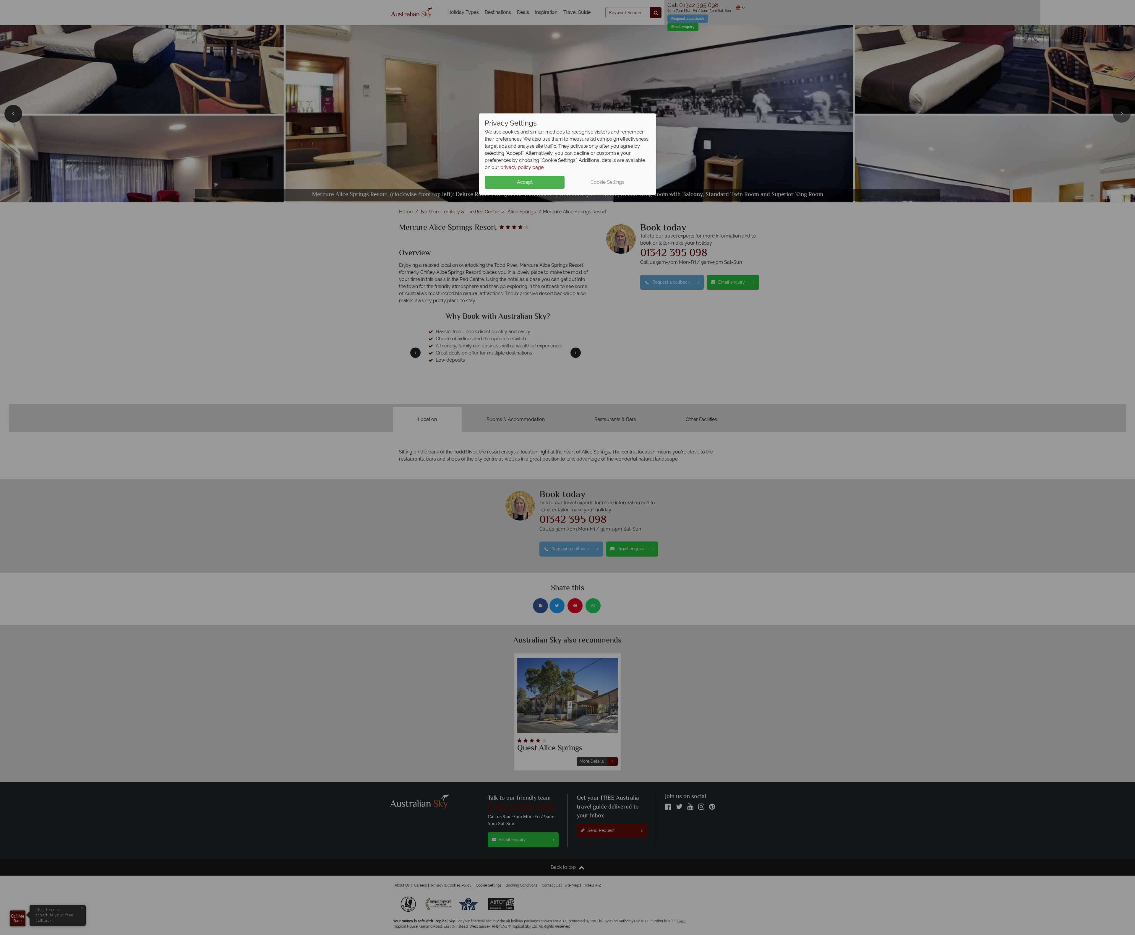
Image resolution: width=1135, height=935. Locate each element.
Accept (525, 182)
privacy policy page (522, 167)
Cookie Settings (607, 182)
